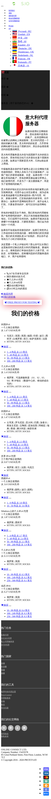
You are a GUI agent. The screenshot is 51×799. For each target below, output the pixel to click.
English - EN (24, 34)
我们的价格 (9, 297)
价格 (3, 701)
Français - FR (23, 59)
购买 (5, 346)
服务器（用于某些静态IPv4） (15, 103)
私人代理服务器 (7, 641)
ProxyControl (6, 695)
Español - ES (23, 45)
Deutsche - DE (25, 48)
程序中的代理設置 (8, 692)
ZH (10, 28)
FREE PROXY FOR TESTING (22, 302)
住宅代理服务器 (14, 21)
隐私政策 (4, 736)
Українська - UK (25, 52)
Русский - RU (24, 31)
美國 (3, 663)
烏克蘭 (4, 666)
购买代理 (8, 294)
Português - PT (24, 62)
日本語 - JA (23, 65)
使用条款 (4, 734)
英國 (3, 670)
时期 (3, 95)
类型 (3, 78)
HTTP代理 (5, 645)
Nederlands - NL (25, 55)
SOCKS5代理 (6, 638)
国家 (3, 87)
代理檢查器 (5, 698)
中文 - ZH (22, 38)
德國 (3, 673)
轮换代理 (4, 635)
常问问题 (4, 708)
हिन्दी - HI (21, 41)
